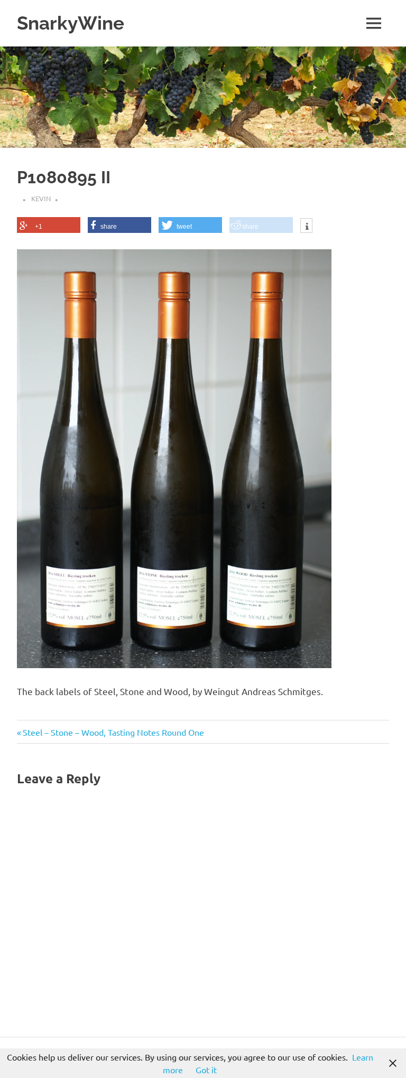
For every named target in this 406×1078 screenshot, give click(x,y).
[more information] (306, 227)
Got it (206, 1069)
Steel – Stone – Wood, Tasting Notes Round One (113, 732)
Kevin (41, 198)
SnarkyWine (70, 23)
